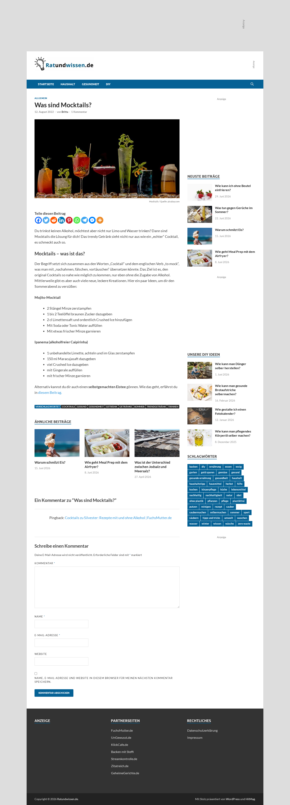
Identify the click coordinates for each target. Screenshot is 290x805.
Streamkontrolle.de (124, 759)
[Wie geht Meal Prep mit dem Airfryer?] (107, 444)
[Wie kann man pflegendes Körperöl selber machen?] (199, 431)
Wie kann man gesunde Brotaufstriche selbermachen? (231, 390)
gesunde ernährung (200, 478)
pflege (224, 500)
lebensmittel (238, 489)
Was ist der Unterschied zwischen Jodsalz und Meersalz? (152, 466)
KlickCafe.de (119, 744)
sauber (230, 506)
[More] (99, 220)
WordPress (233, 799)
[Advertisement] (69, 755)
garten (193, 472)
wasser (193, 523)
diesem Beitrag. (50, 392)
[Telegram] (84, 220)
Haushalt (68, 84)
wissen (217, 523)
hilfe (239, 483)
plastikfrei (239, 500)
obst (239, 495)
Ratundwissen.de (67, 799)
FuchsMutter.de (122, 730)
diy (203, 466)
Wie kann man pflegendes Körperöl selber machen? (233, 433)
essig (239, 466)
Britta (65, 111)
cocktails (68, 406)
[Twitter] (46, 220)
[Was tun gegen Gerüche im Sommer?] (199, 208)
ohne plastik (196, 500)
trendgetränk (156, 406)
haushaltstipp (197, 483)
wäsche (229, 523)
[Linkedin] (61, 220)
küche (223, 489)
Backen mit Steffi (122, 752)
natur (229, 495)
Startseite (46, 84)
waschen (242, 517)
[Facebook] (38, 220)
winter (205, 523)
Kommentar (45, 563)
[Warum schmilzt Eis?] (57, 444)
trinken (173, 406)
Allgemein (41, 98)
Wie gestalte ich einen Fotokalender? (230, 411)
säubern (193, 517)
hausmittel (215, 483)
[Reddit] (53, 220)
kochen (193, 489)
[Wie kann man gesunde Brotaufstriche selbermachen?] (199, 386)
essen (228, 466)
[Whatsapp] (76, 220)
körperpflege (209, 489)
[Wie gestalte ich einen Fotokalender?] (199, 410)
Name (40, 616)
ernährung (215, 466)
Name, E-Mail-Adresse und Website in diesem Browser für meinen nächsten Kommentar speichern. (104, 680)
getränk (111, 406)
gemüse (222, 472)
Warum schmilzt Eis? (50, 462)
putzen (193, 506)
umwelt (228, 517)
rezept (218, 506)
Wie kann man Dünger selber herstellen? (230, 366)
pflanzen (212, 500)
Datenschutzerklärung (202, 730)
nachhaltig (195, 495)
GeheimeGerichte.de (125, 773)
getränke (125, 406)
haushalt (237, 478)
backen (193, 466)
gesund (82, 406)
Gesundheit (90, 84)
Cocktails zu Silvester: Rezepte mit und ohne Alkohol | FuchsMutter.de (118, 517)
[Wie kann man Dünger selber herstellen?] (199, 364)
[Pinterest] (69, 220)
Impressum (194, 737)
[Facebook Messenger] (92, 220)
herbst (229, 483)
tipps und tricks (211, 517)
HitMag (250, 799)
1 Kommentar (79, 111)
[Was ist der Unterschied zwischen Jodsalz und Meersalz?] (157, 444)
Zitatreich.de (119, 766)
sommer (139, 406)
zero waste (244, 523)
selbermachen (218, 512)
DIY (108, 84)
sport (247, 512)
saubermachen (197, 512)
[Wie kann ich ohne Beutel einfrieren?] (199, 186)
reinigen (206, 506)
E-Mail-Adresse (47, 635)
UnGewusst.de (121, 737)
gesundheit (96, 406)
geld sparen (207, 472)
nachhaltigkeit (214, 495)
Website (41, 654)
